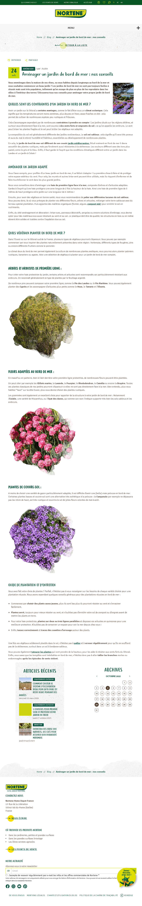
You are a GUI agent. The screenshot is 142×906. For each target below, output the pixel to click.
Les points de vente (50, 3)
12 (108, 693)
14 (119, 693)
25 (102, 704)
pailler (77, 643)
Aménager (28, 69)
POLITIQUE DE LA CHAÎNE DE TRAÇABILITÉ (98, 895)
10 (97, 693)
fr (114, 2)
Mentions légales (36, 895)
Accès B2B (88, 3)
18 (102, 699)
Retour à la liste (76, 45)
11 (102, 693)
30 (130, 704)
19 (108, 699)
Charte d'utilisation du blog (62, 895)
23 (130, 699)
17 (97, 699)
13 (113, 693)
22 (124, 699)
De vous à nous (17, 895)
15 (124, 693)
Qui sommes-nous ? (29, 3)
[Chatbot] (127, 878)
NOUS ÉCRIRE (19, 818)
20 (113, 699)
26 (108, 704)
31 (97, 710)
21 (119, 699)
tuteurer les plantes (41, 652)
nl (117, 2)
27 (113, 704)
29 (124, 704)
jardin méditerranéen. (78, 143)
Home (39, 37)
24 (97, 704)
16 (130, 693)
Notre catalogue (71, 3)
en (122, 2)
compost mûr (94, 204)
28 (119, 704)
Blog (49, 37)
